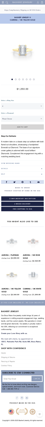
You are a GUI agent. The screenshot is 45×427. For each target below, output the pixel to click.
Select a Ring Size (7, 100)
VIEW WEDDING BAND (10, 163)
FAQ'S (3, 353)
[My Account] (38, 3)
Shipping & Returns (8, 357)
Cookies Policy (6, 365)
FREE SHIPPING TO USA (22, 209)
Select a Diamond (7, 113)
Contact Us (25, 389)
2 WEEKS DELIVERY (22, 204)
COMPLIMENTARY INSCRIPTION (22, 198)
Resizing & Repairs (8, 361)
